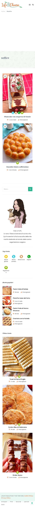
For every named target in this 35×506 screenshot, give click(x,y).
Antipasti (4, 501)
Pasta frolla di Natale (20, 289)
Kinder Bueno (17, 475)
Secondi (18, 501)
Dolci (2, 504)
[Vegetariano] (22, 113)
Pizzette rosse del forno (21, 298)
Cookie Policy (28, 496)
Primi (11, 501)
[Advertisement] (17, 32)
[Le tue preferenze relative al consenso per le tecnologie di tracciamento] (32, 503)
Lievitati (26, 501)
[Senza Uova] (16, 113)
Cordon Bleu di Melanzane (17, 427)
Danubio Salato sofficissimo (17, 167)
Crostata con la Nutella (21, 318)
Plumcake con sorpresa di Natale (17, 117)
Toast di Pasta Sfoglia (17, 379)
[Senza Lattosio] (13, 113)
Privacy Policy (5, 498)
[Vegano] (19, 113)
